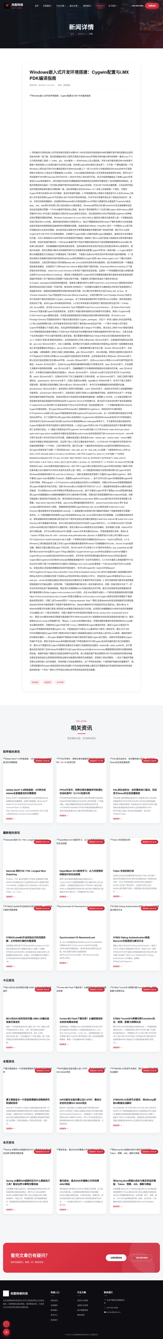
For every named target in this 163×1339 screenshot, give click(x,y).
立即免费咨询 (116, 1257)
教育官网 (80, 1315)
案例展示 (87, 5)
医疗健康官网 (82, 1310)
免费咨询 (152, 5)
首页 (37, 5)
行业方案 (60, 5)
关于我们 (113, 5)
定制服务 (47, 5)
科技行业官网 (82, 1300)
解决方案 (74, 5)
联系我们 (54, 1320)
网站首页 (54, 1300)
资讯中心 (100, 5)
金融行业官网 (82, 1305)
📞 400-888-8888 (136, 5)
